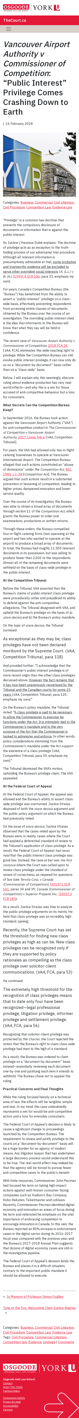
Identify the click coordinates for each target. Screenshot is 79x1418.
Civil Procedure (14, 207)
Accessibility (10, 1406)
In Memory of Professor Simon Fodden (35, 1297)
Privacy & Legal (12, 1402)
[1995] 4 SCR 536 (26, 276)
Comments (66, 1342)
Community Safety (14, 1398)
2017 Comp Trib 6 (31, 437)
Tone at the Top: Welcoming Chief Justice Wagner (39, 1308)
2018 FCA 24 (58, 346)
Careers (8, 1409)
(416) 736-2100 (12, 1387)
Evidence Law (62, 207)
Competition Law (38, 207)
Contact (8, 1383)
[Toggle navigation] (8, 29)
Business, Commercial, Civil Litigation (47, 202)
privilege (49, 1342)
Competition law (15, 1342)
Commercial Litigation (51, 1337)
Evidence (35, 1342)
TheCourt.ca (14, 20)
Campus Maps (11, 1391)
